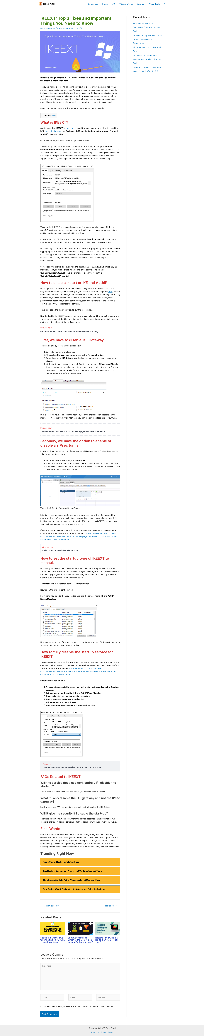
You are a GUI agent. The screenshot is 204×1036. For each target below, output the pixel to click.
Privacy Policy (107, 1032)
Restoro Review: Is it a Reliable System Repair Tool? (106, 939)
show (53, 116)
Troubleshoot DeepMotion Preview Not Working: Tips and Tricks (72, 767)
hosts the (53, 131)
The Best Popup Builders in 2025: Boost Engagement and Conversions (72, 431)
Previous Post (51, 905)
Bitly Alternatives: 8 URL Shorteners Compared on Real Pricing (69, 331)
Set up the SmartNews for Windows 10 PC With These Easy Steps (52, 939)
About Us (95, 1032)
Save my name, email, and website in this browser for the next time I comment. (79, 1006)
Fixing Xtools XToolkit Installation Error (60, 550)
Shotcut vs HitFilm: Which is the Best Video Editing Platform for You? (80, 939)
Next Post (111, 905)
